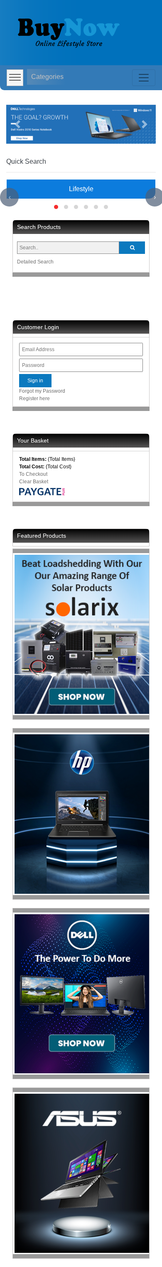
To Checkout (33, 474)
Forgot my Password (42, 391)
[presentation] (9, 197)
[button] (17, 124)
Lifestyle (81, 188)
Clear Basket (33, 482)
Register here (34, 398)
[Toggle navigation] (143, 77)
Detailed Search (35, 262)
